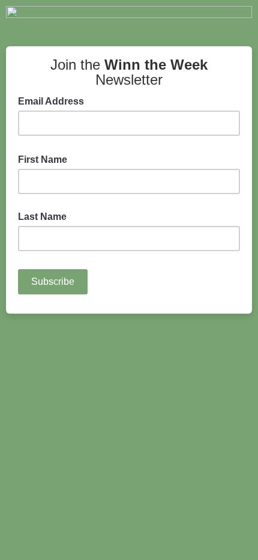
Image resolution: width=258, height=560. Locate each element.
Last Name (42, 217)
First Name (46, 158)
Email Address (54, 100)
